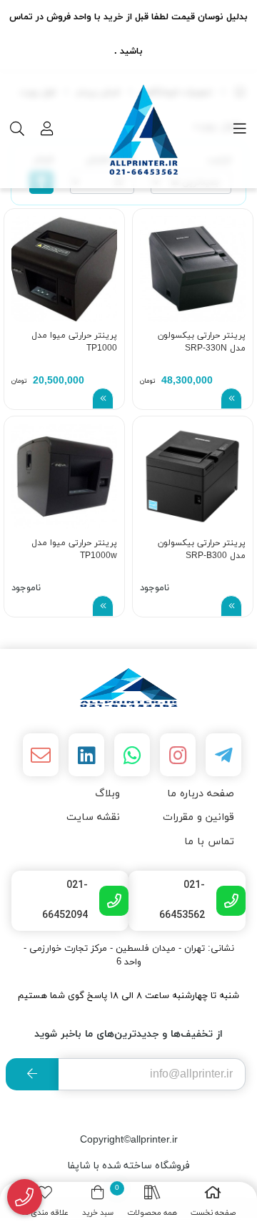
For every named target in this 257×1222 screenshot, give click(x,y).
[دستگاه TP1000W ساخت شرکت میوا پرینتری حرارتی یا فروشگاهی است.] (64, 476)
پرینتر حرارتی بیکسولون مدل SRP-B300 (202, 549)
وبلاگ (107, 793)
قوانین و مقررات (198, 817)
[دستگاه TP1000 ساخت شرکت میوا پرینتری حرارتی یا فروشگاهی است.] (64, 269)
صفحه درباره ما (200, 793)
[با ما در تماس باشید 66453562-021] (24, 1197)
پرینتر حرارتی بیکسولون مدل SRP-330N (202, 342)
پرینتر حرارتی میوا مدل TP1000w (74, 549)
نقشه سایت (93, 817)
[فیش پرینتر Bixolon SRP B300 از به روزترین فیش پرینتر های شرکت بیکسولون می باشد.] (193, 476)
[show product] (231, 398)
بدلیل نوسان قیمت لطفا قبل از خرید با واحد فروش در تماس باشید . (128, 34)
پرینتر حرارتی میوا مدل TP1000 (74, 342)
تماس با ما (209, 841)
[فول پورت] (128, 687)
